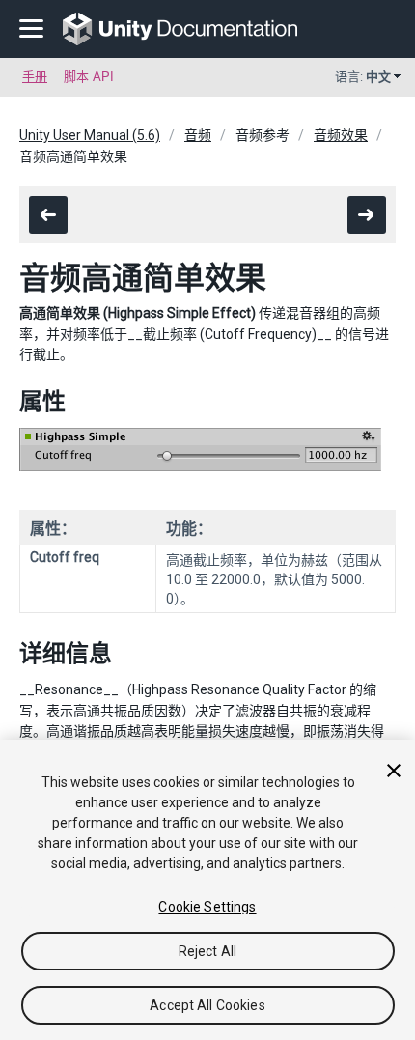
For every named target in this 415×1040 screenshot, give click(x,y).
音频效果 (341, 135)
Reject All (207, 951)
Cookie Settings (207, 906)
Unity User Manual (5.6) (89, 135)
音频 (197, 135)
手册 (34, 77)
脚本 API (89, 77)
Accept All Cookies (207, 1005)
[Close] (393, 770)
